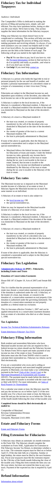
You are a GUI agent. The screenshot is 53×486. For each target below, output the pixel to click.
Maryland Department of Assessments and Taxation (23, 375)
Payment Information (19, 60)
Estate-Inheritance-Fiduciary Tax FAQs (18, 332)
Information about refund (12, 481)
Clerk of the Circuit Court (30, 372)
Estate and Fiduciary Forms (13, 429)
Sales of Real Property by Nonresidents (24, 383)
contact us (34, 67)
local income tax (17, 200)
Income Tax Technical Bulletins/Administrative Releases (25, 327)
